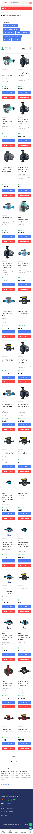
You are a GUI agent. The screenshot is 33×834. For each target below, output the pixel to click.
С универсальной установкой (12, 36)
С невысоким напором (10, 25)
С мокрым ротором (22, 32)
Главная (3, 12)
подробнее (5, 784)
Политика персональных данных (9, 796)
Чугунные (7, 39)
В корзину (9, 92)
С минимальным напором (11, 29)
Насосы (8, 12)
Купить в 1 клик (8, 97)
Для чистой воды (8, 32)
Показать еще (16, 756)
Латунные (16, 39)
